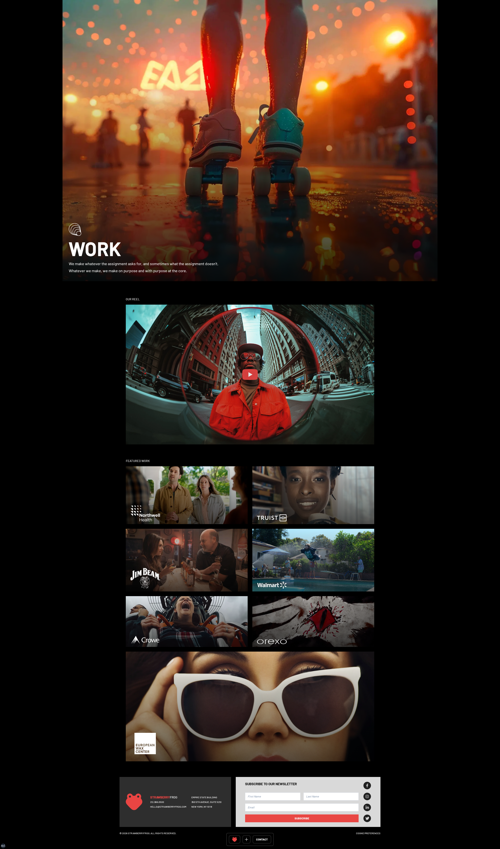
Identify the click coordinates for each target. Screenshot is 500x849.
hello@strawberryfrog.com (168, 806)
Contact (262, 839)
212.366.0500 (157, 802)
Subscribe (302, 818)
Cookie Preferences (368, 833)
